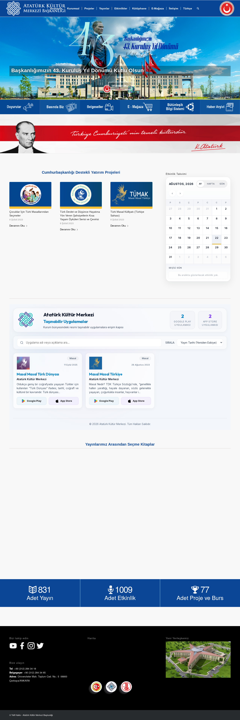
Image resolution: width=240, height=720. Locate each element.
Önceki (8, 58)
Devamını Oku (120, 86)
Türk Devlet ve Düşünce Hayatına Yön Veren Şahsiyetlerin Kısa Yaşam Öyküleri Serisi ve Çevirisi (80, 215)
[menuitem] (73, 8)
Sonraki (231, 58)
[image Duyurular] (20, 107)
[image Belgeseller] (100, 107)
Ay (200, 183)
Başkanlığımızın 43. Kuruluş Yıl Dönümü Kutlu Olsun (77, 70)
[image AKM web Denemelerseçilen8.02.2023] (180, 107)
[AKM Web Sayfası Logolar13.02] (36, 8)
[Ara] (197, 8)
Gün (222, 183)
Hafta (210, 183)
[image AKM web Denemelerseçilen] (60, 107)
